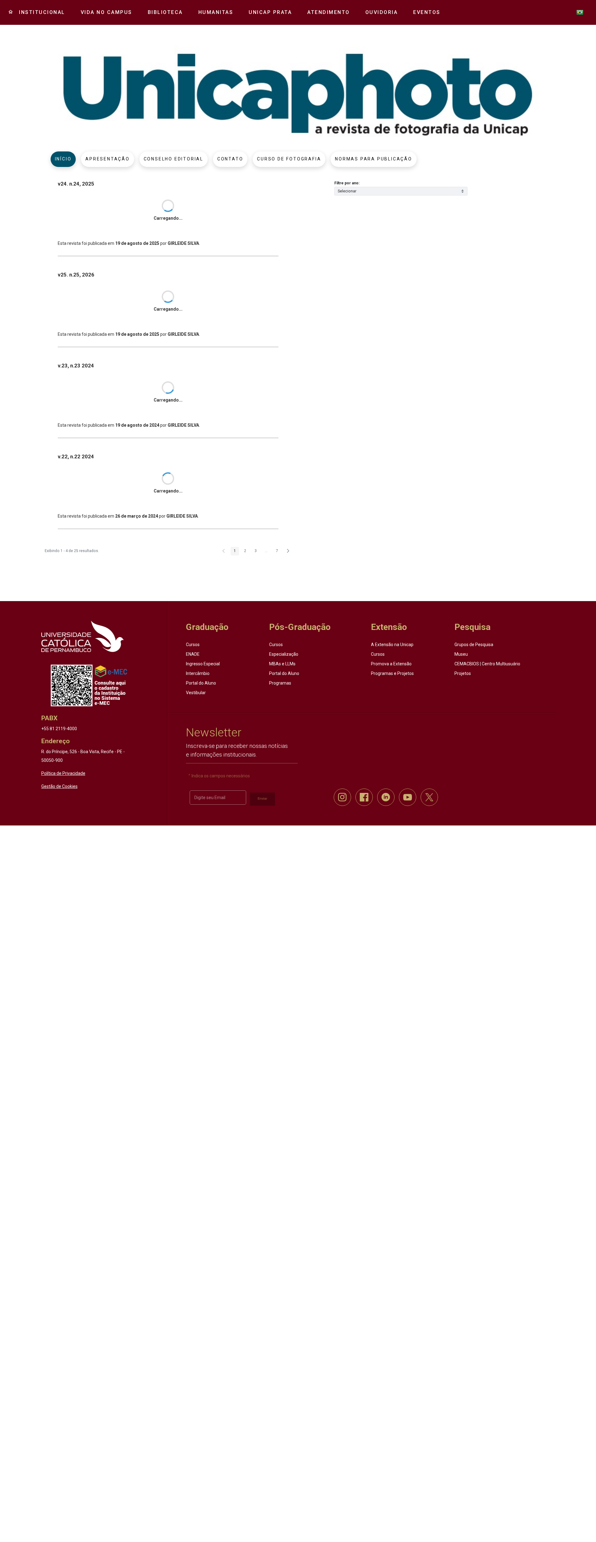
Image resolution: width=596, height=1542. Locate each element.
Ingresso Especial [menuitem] (203, 663)
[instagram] (342, 797)
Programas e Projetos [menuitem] (392, 673)
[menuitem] (40, 12)
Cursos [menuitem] (193, 644)
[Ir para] (82, 636)
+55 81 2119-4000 (59, 728)
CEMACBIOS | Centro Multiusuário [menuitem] (487, 663)
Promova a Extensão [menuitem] (391, 663)
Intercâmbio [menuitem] (198, 673)
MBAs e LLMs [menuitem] (282, 663)
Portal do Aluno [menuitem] (201, 683)
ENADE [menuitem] (193, 654)
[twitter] (429, 797)
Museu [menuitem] (461, 654)
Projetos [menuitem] (462, 673)
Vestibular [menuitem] (196, 692)
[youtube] (407, 797)
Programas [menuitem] (280, 683)
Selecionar (347, 191)
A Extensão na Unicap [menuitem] (392, 644)
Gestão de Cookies (59, 786)
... (266, 551)
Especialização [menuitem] (283, 654)
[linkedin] (386, 797)
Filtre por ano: (346, 183)
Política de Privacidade (63, 773)
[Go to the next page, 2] (288, 551)
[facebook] (364, 797)
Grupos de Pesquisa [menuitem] (473, 644)
